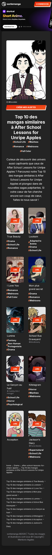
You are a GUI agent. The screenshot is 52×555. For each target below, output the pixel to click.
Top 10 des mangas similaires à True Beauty (25, 481)
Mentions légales (26, 539)
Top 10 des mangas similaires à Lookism (23, 485)
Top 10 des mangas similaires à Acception (24, 519)
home (8, 465)
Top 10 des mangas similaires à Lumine (23, 499)
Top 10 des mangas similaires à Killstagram (24, 516)
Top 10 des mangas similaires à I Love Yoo (24, 488)
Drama (16, 465)
